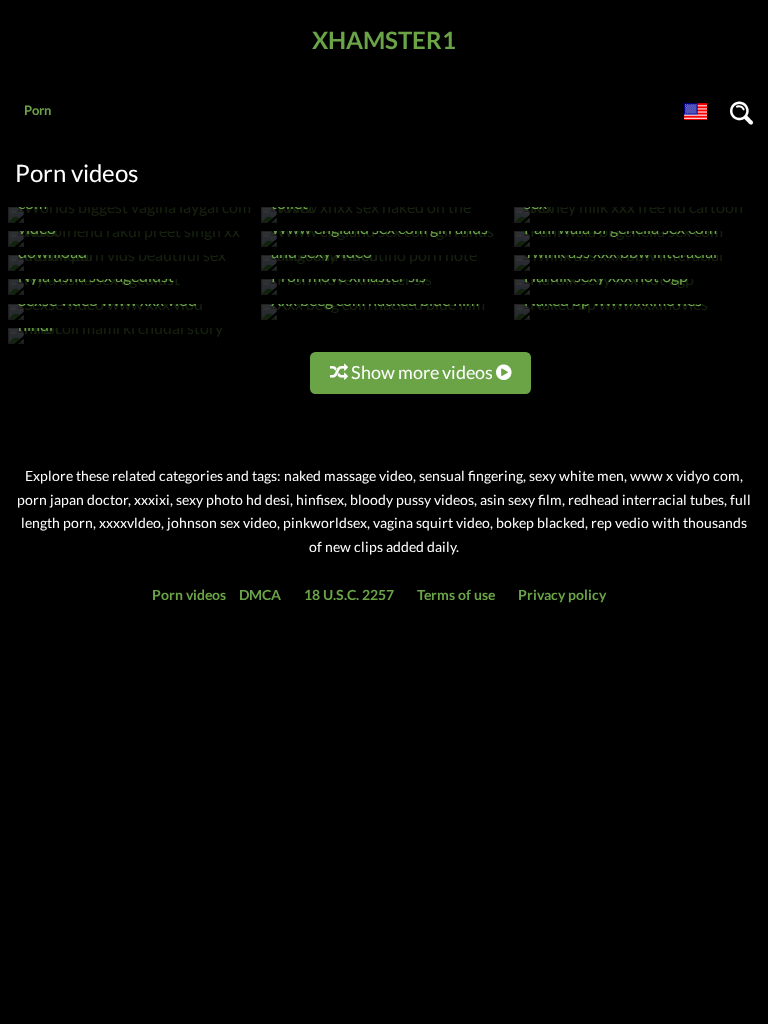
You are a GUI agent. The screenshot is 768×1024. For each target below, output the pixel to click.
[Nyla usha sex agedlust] (94, 294)
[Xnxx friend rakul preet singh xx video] (130, 246)
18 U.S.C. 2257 (349, 594)
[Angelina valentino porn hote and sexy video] (383, 270)
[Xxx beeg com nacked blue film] (373, 319)
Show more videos (422, 372)
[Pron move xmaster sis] (346, 294)
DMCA (260, 594)
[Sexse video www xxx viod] (105, 319)
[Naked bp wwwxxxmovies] (611, 319)
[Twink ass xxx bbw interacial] (618, 270)
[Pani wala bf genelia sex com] (618, 246)
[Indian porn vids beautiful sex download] (130, 270)
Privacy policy (562, 594)
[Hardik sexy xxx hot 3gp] (604, 294)
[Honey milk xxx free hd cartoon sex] (636, 222)
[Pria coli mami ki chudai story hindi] (130, 343)
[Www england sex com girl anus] (377, 246)
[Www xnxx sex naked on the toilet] (383, 222)
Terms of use (456, 594)
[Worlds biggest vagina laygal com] (129, 222)
